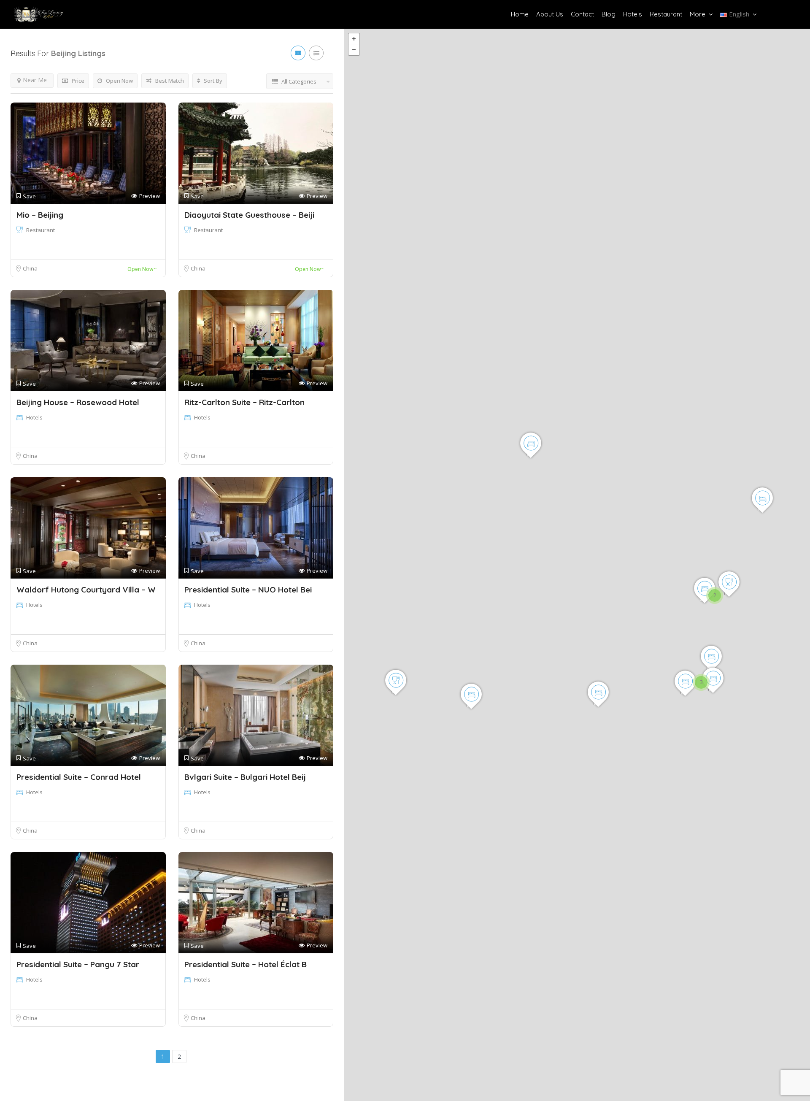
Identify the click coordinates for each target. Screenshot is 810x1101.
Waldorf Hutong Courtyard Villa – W (86, 589)
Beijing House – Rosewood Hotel (77, 402)
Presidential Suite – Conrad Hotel (78, 777)
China (30, 268)
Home (520, 14)
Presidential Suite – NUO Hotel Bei (248, 589)
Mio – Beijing (39, 215)
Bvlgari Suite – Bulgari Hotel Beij (245, 777)
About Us (549, 14)
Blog (609, 14)
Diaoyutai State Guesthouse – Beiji (249, 215)
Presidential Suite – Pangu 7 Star (77, 964)
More (697, 14)
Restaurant (666, 14)
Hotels (632, 14)
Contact (582, 14)
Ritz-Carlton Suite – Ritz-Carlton (244, 402)
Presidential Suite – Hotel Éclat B (245, 964)
